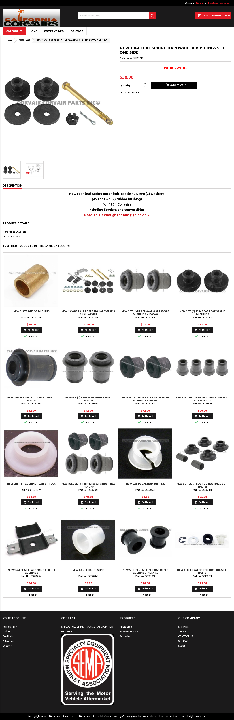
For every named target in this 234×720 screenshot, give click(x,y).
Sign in (200, 3)
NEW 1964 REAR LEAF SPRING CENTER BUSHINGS (31, 571)
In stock (7, 236)
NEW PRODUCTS (129, 631)
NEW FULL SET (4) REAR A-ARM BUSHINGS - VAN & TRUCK (202, 399)
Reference (126, 58)
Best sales (125, 636)
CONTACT (77, 31)
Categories (14, 31)
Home (33, 31)
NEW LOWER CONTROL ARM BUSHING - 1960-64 (31, 399)
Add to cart (176, 85)
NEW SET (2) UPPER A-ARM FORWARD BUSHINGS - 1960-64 (145, 399)
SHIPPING (183, 626)
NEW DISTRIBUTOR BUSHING (31, 311)
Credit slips (9, 636)
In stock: (125, 92)
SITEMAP (183, 641)
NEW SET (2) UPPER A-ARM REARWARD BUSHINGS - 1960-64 (145, 313)
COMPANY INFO (54, 31)
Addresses (8, 641)
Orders (6, 631)
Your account (14, 618)
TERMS (182, 631)
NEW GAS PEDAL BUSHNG (88, 570)
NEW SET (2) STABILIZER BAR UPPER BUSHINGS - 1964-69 (145, 571)
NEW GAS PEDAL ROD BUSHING (145, 483)
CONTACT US (185, 636)
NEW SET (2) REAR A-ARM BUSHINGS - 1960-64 (88, 399)
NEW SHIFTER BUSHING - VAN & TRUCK (31, 483)
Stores (181, 645)
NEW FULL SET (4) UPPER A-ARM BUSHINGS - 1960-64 (88, 485)
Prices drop (126, 626)
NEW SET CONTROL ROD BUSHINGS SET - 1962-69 (202, 485)
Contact (68, 618)
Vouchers (8, 645)
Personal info (10, 626)
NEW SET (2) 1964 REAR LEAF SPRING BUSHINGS (202, 313)
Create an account (218, 3)
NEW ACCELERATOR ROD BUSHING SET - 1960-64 (202, 571)
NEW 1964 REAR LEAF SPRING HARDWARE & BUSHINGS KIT (88, 313)
